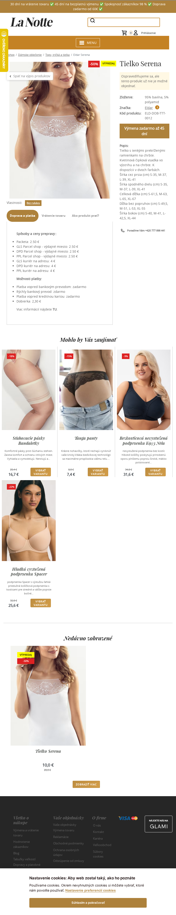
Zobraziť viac (86, 784)
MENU (91, 42)
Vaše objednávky (64, 824)
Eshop (10, 55)
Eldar (149, 107)
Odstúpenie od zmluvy (68, 860)
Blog (16, 853)
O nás (97, 825)
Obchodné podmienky (68, 843)
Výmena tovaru (63, 830)
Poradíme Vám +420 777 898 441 (146, 230)
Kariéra (98, 838)
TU (55, 309)
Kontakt (98, 832)
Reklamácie (61, 837)
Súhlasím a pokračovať (88, 902)
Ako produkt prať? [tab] (85, 216)
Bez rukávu (33, 203)
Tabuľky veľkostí (24, 859)
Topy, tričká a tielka (57, 55)
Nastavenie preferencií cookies (90, 890)
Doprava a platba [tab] (22, 216)
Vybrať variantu (41, 472)
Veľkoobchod (102, 845)
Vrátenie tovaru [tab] (54, 216)
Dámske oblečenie (30, 55)
